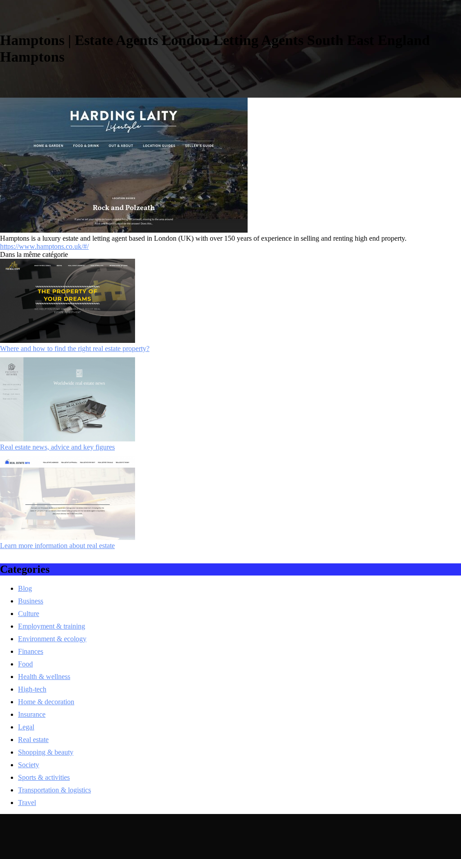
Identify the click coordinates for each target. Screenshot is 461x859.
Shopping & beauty (45, 752)
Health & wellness (44, 676)
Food (25, 664)
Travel (27, 802)
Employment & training (51, 626)
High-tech (32, 689)
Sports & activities (44, 777)
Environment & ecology (52, 639)
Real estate (33, 739)
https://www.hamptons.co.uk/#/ (44, 246)
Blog (25, 588)
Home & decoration (46, 702)
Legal (26, 727)
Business (30, 601)
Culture (28, 613)
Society (28, 765)
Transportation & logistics (54, 790)
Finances (30, 651)
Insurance (31, 714)
